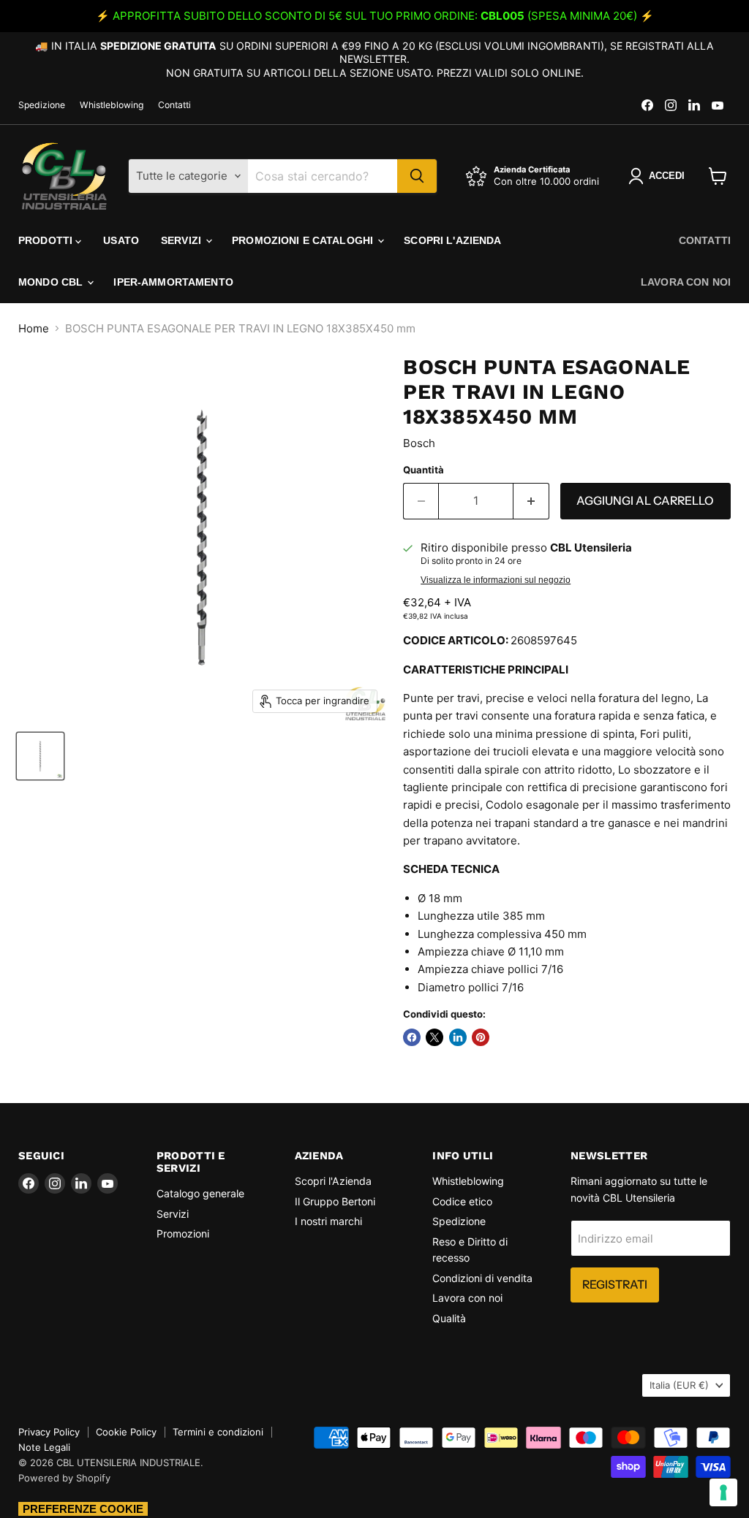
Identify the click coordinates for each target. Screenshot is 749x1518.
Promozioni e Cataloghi (304, 240)
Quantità (423, 470)
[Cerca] (417, 176)
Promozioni (183, 1233)
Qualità (449, 1318)
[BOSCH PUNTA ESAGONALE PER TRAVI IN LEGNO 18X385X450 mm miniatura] (40, 756)
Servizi (182, 240)
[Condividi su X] (434, 1037)
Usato (121, 240)
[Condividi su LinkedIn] (458, 1037)
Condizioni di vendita (482, 1278)
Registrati (614, 1285)
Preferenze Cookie (83, 1509)
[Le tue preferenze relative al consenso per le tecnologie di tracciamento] (723, 1492)
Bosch (419, 443)
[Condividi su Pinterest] (480, 1037)
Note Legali (44, 1447)
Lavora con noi (686, 282)
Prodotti (46, 240)
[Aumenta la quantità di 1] (531, 501)
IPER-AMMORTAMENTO (173, 282)
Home (33, 328)
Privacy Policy (49, 1432)
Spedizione (41, 105)
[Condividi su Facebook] (412, 1037)
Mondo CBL (52, 282)
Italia (679, 1385)
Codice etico (462, 1201)
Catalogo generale (200, 1193)
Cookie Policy (126, 1432)
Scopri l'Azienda (452, 240)
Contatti (174, 105)
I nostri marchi (328, 1221)
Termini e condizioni (218, 1432)
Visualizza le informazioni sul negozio (496, 580)
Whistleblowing (111, 105)
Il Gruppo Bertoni (335, 1201)
